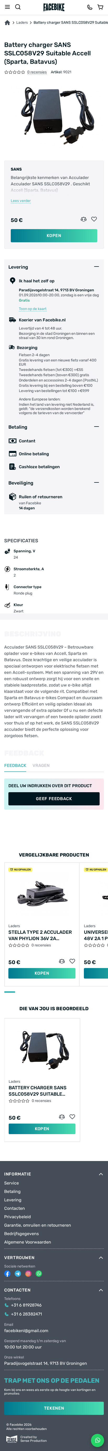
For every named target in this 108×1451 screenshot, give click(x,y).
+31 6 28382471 (26, 1314)
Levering (12, 1200)
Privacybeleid (17, 1217)
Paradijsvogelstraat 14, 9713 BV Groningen (45, 1363)
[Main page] (54, 7)
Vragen (41, 765)
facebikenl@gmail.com (26, 1331)
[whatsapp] (39, 1273)
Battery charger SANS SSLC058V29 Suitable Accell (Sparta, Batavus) (41, 1091)
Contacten (14, 1208)
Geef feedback (54, 798)
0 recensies (37, 72)
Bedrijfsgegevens (21, 1234)
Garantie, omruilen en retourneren (37, 1225)
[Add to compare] (83, 219)
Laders (22, 23)
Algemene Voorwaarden (27, 1242)
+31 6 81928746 (26, 1305)
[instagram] (28, 1273)
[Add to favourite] (94, 219)
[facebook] (7, 1273)
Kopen (54, 235)
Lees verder (21, 201)
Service (11, 1183)
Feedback (15, 765)
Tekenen (54, 1408)
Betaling (12, 1191)
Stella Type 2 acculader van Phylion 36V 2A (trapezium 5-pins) (40, 935)
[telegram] (18, 1273)
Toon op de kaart (32, 309)
